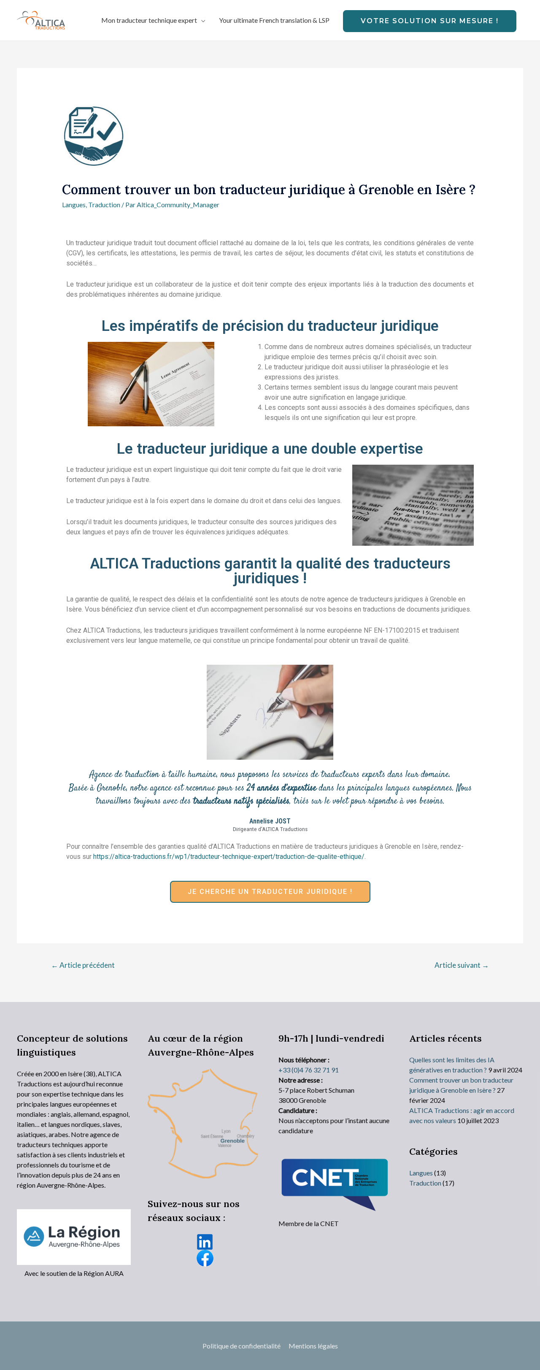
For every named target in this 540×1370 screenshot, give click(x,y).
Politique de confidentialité (241, 1346)
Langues (74, 204)
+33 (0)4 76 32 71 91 (308, 1070)
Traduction (104, 204)
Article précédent (83, 965)
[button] (270, 892)
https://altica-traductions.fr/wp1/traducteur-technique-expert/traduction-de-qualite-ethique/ (228, 857)
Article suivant (462, 965)
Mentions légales (313, 1346)
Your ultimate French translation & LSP (274, 20)
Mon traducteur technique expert (149, 20)
